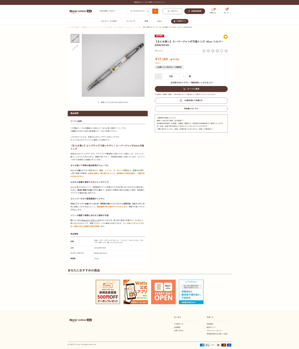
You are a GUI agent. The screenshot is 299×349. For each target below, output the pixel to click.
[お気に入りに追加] (226, 37)
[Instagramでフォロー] (204, 51)
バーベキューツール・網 (132, 27)
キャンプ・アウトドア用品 (102, 27)
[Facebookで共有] (208, 51)
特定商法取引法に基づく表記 (217, 334)
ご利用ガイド (181, 21)
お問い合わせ (179, 330)
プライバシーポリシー (215, 330)
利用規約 (210, 324)
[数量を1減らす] (158, 76)
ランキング (130, 21)
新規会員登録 (196, 11)
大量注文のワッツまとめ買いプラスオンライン (149, 2)
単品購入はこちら (191, 109)
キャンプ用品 (117, 27)
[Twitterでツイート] (217, 51)
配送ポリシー (211, 327)
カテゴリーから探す (109, 21)
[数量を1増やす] (183, 76)
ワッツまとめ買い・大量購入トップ (80, 27)
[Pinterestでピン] (212, 51)
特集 (146, 21)
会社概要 (177, 327)
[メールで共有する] (221, 51)
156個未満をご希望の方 (193, 100)
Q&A (159, 21)
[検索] (155, 11)
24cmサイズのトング (91, 220)
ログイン (174, 11)
